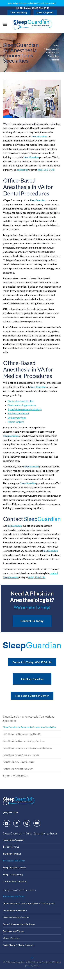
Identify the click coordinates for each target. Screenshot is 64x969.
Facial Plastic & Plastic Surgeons (18, 945)
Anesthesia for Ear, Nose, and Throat (21, 754)
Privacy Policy (32, 965)
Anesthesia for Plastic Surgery (18, 768)
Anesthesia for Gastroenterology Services (23, 741)
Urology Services (11, 938)
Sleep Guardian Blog (13, 874)
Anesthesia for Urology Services (18, 761)
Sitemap (57, 962)
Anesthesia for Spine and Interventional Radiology (27, 748)
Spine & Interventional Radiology (19, 924)
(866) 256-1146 (46, 169)
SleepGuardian (17, 962)
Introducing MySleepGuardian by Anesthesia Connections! (32, 3)
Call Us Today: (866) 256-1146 (32, 7)
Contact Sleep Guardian (14, 881)
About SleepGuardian (13, 839)
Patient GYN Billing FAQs (15, 775)
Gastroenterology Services (16, 917)
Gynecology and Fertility (15, 910)
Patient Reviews (11, 846)
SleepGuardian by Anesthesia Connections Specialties (29, 727)
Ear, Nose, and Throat (13, 931)
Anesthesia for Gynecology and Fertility (22, 734)
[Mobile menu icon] (5, 24)
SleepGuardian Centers (14, 867)
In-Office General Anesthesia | (39, 962)
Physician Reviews (12, 853)
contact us (22, 169)
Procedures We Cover (14, 860)
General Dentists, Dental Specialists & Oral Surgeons (29, 903)
